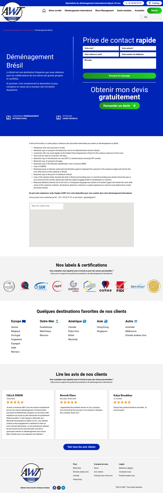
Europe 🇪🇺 (18, 321)
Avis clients (98, 472)
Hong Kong (77, 479)
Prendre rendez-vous (127, 476)
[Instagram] (59, 488)
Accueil (6, 30)
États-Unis (77, 468)
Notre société (55, 10)
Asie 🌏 (102, 321)
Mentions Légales (126, 468)
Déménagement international (78, 10)
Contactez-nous (125, 472)
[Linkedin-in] (63, 488)
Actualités (139, 10)
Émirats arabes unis (81, 472)
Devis (96, 468)
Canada (76, 476)
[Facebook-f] (54, 488)
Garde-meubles (124, 10)
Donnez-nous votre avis (103, 476)
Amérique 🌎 (77, 321)
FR (145, 17)
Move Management (104, 10)
